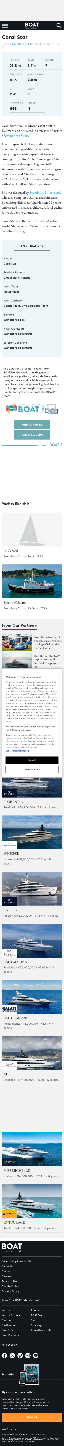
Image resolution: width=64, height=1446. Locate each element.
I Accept (32, 760)
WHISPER (11, 854)
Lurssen (8, 859)
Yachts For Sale (11, 1315)
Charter (6, 1320)
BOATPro (36, 1315)
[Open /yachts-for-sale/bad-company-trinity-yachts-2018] (32, 997)
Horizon (9, 1176)
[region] (32, 723)
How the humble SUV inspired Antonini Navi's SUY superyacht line (47, 661)
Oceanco (9, 1079)
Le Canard (11, 551)
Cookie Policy (10, 1286)
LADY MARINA (15, 962)
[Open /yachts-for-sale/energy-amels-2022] (32, 889)
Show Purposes (32, 769)
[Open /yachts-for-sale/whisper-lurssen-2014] (32, 832)
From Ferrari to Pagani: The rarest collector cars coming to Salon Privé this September (48, 642)
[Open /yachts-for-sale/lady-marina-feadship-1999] (32, 941)
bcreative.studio (41, 1330)
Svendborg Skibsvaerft (44, 192)
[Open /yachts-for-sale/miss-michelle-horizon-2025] (32, 1149)
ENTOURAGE (14, 1222)
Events (35, 1310)
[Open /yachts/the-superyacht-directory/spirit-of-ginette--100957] (32, 581)
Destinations (10, 1325)
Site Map (36, 1325)
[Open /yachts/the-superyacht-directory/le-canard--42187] (32, 529)
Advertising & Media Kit (16, 1261)
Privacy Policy (10, 1291)
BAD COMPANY (16, 1018)
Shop (34, 1320)
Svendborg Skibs (22, 44)
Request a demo (32, 434)
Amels (7, 915)
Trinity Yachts (12, 1023)
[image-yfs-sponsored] (9, 796)
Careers (6, 1276)
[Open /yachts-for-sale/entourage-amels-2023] (32, 1201)
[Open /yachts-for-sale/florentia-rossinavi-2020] (32, 781)
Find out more (32, 424)
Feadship (9, 967)
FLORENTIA (13, 802)
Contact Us (9, 1271)
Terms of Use (10, 1281)
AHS (7, 1074)
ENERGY (10, 910)
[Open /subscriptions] (25, 1375)
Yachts (6, 1310)
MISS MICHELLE (17, 1170)
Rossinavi (9, 807)
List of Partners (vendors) (17, 751)
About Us (7, 1266)
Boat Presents (10, 1335)
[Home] (32, 25)
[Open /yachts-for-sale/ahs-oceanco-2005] (32, 1053)
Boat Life (7, 1330)
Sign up (32, 1417)
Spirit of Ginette (15, 603)
